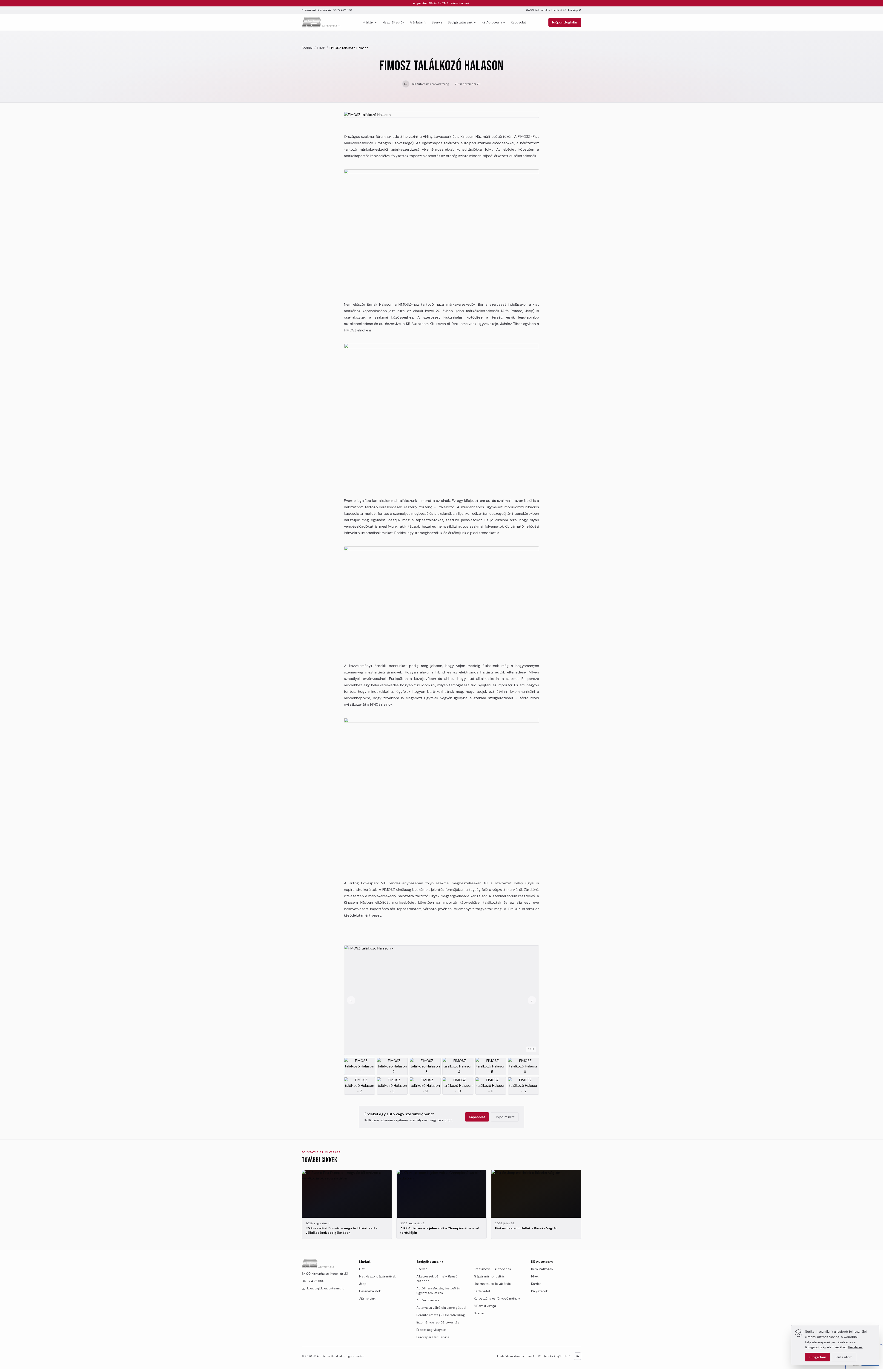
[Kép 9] (425, 1086)
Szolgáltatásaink (460, 22)
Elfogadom (817, 1357)
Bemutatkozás (542, 1269)
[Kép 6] (523, 1066)
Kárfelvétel (482, 1291)
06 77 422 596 (342, 10)
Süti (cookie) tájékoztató (554, 1356)
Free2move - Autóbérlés (492, 1269)
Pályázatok (539, 1291)
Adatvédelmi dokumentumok (516, 1356)
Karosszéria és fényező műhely (497, 1298)
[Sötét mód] (577, 1356)
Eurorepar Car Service (433, 1337)
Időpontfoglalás (565, 22)
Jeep (363, 1284)
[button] (441, 1000)
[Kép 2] (392, 1066)
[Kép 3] (425, 1066)
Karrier (536, 1284)
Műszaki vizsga (485, 1306)
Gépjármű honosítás (489, 1276)
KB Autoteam (492, 22)
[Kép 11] (490, 1086)
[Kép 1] (359, 1066)
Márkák (368, 22)
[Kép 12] (523, 1086)
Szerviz (437, 22)
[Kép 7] (359, 1086)
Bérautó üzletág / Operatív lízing (440, 1315)
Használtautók (393, 22)
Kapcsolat (518, 22)
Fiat (362, 1269)
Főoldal (307, 48)
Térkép (573, 10)
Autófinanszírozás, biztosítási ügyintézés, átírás (438, 1290)
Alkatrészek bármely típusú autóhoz (436, 1278)
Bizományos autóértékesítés (437, 1322)
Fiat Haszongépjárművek (377, 1276)
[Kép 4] (457, 1066)
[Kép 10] (457, 1086)
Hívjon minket (505, 1117)
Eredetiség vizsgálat (431, 1330)
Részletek (855, 1347)
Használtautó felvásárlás (492, 1284)
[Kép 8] (392, 1086)
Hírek (321, 48)
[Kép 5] (490, 1066)
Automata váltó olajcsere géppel (441, 1308)
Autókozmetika (427, 1300)
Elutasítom (844, 1357)
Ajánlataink (418, 22)
